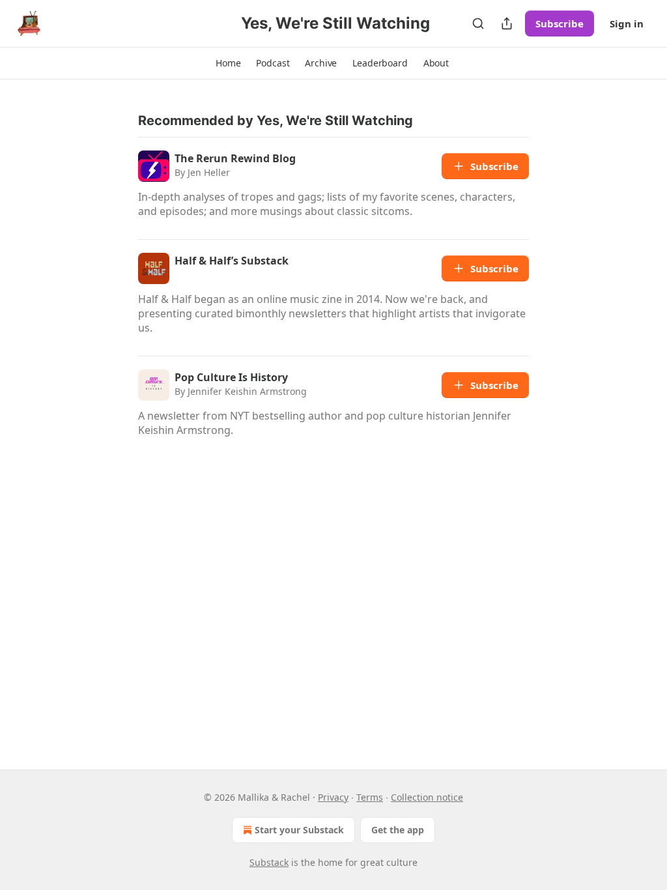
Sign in (627, 23)
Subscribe (559, 23)
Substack (269, 862)
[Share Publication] (507, 23)
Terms (369, 797)
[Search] (478, 23)
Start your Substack (299, 830)
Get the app (397, 830)
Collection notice (427, 797)
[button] (228, 63)
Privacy (333, 797)
